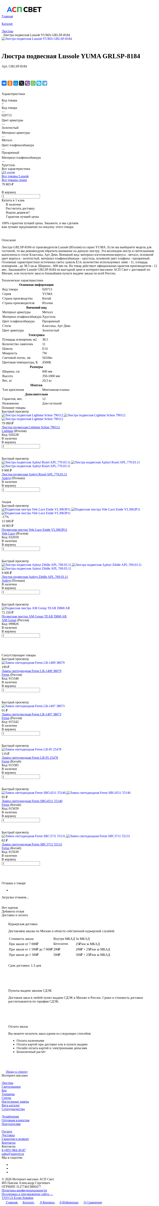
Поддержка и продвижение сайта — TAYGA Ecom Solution (27, 1196)
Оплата (7, 1131)
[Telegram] (44, 83)
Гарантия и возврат (15, 1139)
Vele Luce (8, 533)
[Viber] (27, 83)
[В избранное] (3, 70)
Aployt (6, 478)
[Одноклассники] (9, 83)
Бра (4, 1090)
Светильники (11, 1086)
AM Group (9, 620)
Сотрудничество (13, 1109)
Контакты (9, 1142)
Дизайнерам (10, 1116)
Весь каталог (11, 1105)
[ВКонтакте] (4, 83)
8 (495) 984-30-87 (14, 1150)
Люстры (7, 1083)
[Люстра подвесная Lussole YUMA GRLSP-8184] (37, 38)
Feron (5, 674)
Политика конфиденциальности (24, 1190)
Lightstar (7, 431)
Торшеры (8, 1094)
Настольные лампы (15, 1101)
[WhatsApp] (33, 83)
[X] (21, 83)
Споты (6, 1098)
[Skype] (38, 83)
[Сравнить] (4, 74)
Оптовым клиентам (15, 1120)
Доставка (8, 1135)
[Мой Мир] (15, 83)
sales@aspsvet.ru (13, 1154)
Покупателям (11, 1124)
